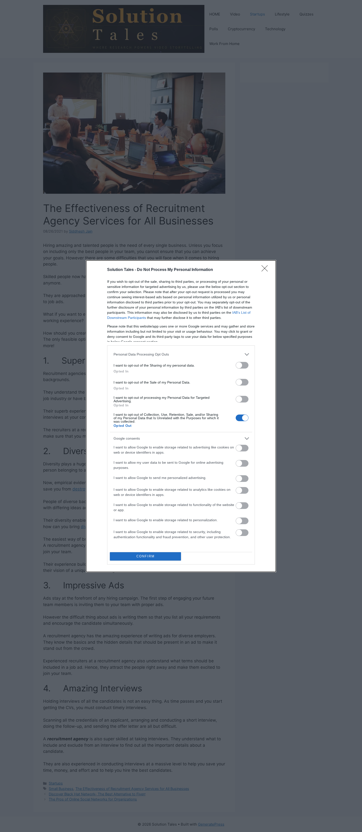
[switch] (242, 365)
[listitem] (181, 354)
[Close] (266, 270)
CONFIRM (145, 556)
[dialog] (181, 416)
